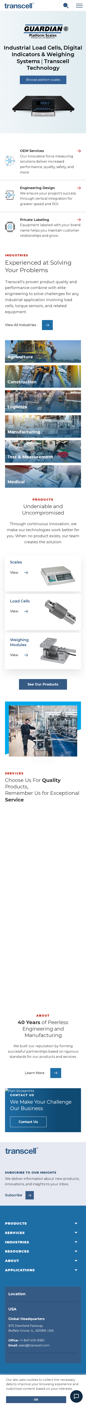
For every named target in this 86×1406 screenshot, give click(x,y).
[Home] (19, 5)
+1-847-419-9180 (31, 1340)
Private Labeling (34, 220)
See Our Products (43, 684)
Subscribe (13, 1195)
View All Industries (20, 325)
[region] (43, 72)
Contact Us (28, 1122)
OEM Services (32, 151)
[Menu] (79, 6)
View (19, 572)
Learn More (25, 860)
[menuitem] (43, 1224)
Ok (36, 1399)
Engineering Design (37, 188)
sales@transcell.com (34, 1345)
